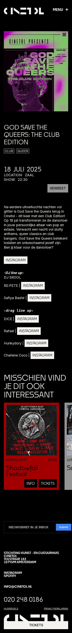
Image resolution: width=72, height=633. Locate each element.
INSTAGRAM (16, 260)
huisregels (11, 608)
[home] (24, 11)
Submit (63, 527)
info (30, 483)
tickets (48, 483)
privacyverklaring (56, 608)
